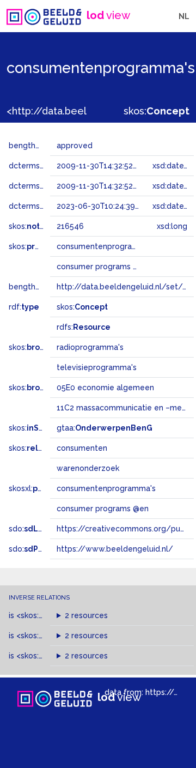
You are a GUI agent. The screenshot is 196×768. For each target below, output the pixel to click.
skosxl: (41, 488)
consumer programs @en (103, 508)
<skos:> (45, 635)
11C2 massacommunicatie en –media (125, 407)
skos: (156, 111)
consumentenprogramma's (106, 488)
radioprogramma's (90, 347)
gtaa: (104, 428)
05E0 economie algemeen (105, 387)
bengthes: (39, 145)
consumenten (82, 448)
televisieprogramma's (97, 367)
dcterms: (43, 206)
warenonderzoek (88, 468)
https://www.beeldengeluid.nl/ (115, 549)
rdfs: (84, 327)
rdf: (24, 307)
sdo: (36, 528)
